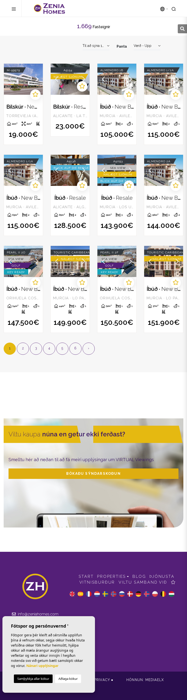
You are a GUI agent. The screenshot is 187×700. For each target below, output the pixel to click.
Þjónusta (162, 576)
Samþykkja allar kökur (33, 678)
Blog (139, 576)
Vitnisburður (97, 582)
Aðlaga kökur (68, 678)
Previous (10, 79)
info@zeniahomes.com (37, 614)
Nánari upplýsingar (42, 665)
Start (86, 576)
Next (37, 79)
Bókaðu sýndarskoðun (93, 473)
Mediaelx (154, 680)
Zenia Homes (49, 8)
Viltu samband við (143, 582)
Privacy (102, 680)
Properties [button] (111, 576)
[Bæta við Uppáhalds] (35, 94)
